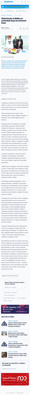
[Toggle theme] (28, 1)
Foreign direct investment (10, 292)
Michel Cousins (5, 27)
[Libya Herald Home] (8, 2)
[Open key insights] (27, 28)
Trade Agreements (21, 298)
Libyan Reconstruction (9, 295)
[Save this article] (23, 28)
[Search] (25, 1)
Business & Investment (6, 15)
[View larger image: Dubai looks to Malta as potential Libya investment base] (15, 45)
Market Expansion (8, 300)
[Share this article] (20, 28)
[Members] (22, 1)
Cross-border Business (9, 298)
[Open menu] (1, 2)
